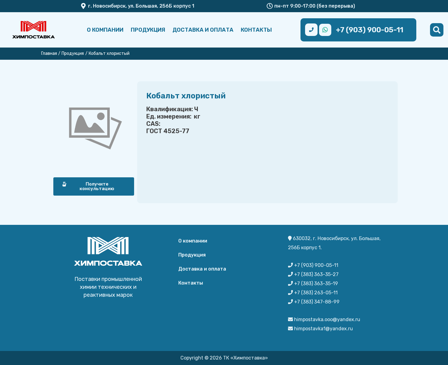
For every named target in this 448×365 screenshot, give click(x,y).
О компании (105, 30)
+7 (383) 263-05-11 (315, 293)
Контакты (256, 30)
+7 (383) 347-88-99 (316, 302)
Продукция (148, 30)
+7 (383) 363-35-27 (316, 274)
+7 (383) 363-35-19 (315, 283)
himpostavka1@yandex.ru (323, 328)
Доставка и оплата (202, 30)
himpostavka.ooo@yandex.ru (326, 319)
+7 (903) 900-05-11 (369, 30)
